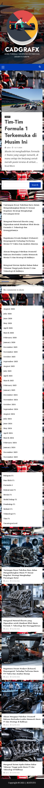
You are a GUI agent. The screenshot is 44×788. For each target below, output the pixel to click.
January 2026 (9, 342)
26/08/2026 (16, 629)
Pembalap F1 (9, 504)
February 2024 (9, 442)
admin (9, 148)
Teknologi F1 (9, 513)
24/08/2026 (16, 725)
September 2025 (10, 361)
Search (6, 175)
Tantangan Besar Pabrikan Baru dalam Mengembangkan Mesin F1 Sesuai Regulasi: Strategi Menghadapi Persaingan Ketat (21, 209)
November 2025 (10, 352)
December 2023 (10, 452)
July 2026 (7, 313)
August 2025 (9, 366)
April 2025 (7, 375)
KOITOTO (31, 782)
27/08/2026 (16, 581)
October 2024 (9, 404)
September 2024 (10, 409)
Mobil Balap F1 (10, 499)
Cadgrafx (22, 49)
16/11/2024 (18, 148)
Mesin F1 (7, 494)
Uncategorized (10, 523)
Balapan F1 (8, 475)
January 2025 (9, 390)
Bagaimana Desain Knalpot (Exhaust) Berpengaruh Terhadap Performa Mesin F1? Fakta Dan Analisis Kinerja (20, 241)
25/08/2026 (16, 677)
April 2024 (7, 433)
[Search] (39, 67)
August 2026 (9, 309)
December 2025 (10, 347)
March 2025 (8, 380)
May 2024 (7, 428)
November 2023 (10, 457)
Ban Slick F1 (8, 480)
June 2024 (7, 423)
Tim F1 (7, 117)
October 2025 (9, 356)
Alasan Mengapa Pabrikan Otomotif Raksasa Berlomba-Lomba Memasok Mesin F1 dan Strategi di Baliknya (20, 254)
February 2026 (9, 337)
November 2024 (10, 399)
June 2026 (7, 318)
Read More (10, 166)
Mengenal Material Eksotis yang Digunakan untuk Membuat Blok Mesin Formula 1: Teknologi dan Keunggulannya (21, 225)
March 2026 (8, 332)
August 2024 (9, 414)
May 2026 (7, 323)
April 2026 (7, 328)
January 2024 (9, 447)
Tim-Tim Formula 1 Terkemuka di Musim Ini (21, 132)
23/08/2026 (16, 773)
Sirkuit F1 (7, 509)
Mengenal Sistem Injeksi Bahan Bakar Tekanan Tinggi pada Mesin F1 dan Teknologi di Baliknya (20, 268)
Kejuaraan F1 (9, 490)
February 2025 (9, 385)
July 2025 (7, 371)
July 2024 (7, 418)
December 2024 (10, 395)
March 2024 (8, 438)
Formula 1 (8, 485)
